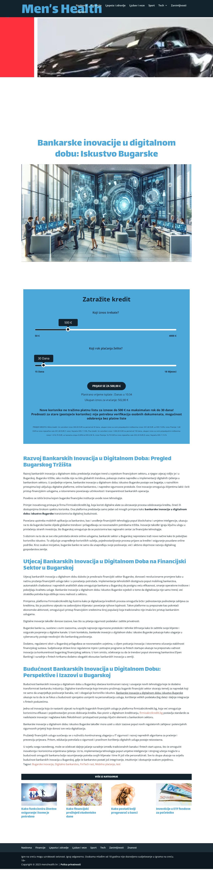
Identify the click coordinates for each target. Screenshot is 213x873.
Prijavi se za (106, 386)
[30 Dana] (43, 365)
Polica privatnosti (71, 864)
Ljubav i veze (137, 5)
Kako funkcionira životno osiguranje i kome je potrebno (39, 812)
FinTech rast (87, 764)
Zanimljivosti (178, 5)
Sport (151, 5)
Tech (161, 5)
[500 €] (68, 329)
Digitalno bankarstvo (67, 764)
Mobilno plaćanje (105, 764)
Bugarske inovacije (43, 764)
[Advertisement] (106, 103)
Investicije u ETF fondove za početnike (173, 811)
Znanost (81, 12)
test (118, 764)
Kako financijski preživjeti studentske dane (81, 812)
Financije (96, 5)
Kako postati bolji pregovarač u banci (124, 811)
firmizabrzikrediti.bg (151, 712)
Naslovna (81, 5)
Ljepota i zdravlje (115, 5)
